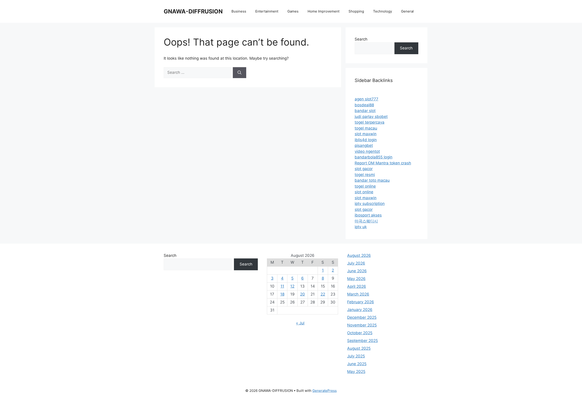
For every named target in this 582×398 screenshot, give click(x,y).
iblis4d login (366, 140)
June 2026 (357, 271)
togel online (365, 186)
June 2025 (356, 364)
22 (323, 294)
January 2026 (359, 309)
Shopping (356, 11)
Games (293, 11)
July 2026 (356, 263)
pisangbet (364, 145)
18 (282, 294)
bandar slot (365, 110)
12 (292, 286)
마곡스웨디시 (366, 221)
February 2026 (360, 302)
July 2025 (356, 356)
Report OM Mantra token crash (383, 163)
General (407, 11)
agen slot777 (366, 99)
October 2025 (359, 333)
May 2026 (356, 278)
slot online (364, 192)
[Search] (239, 72)
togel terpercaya (369, 122)
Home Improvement (323, 11)
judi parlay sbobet (371, 116)
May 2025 (356, 371)
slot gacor (364, 168)
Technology (382, 11)
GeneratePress (324, 390)
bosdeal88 (364, 105)
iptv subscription (370, 203)
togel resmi (365, 174)
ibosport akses (368, 215)
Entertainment (266, 11)
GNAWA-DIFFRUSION (193, 11)
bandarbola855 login (373, 157)
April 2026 (356, 286)
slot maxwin (365, 134)
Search (361, 39)
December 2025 (361, 317)
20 (302, 294)
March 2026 (358, 294)
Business (238, 11)
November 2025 (362, 325)
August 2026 (359, 255)
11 (282, 286)
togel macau (366, 128)
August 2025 (359, 348)
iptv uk (361, 227)
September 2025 (362, 340)
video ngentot (367, 151)
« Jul (300, 323)
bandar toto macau (372, 180)
